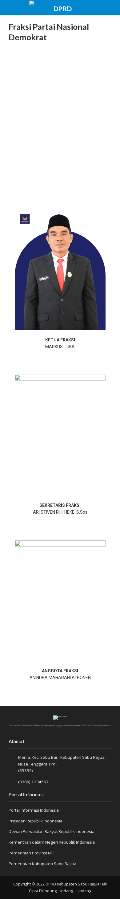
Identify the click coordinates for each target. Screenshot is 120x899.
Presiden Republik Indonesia (35, 821)
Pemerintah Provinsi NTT (32, 853)
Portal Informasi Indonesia (34, 810)
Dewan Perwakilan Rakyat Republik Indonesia (51, 831)
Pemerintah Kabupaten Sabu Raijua (42, 863)
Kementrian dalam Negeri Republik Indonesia (52, 842)
